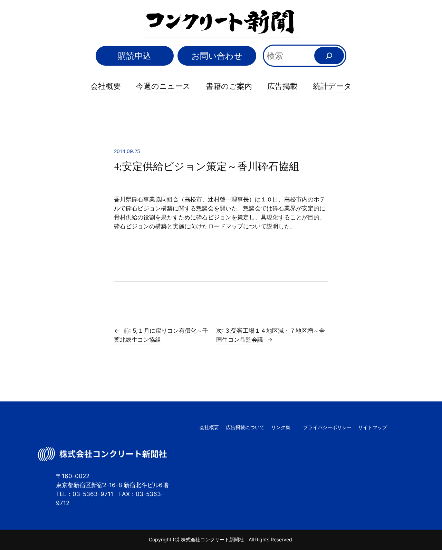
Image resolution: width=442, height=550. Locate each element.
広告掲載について (245, 427)
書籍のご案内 (229, 86)
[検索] (329, 55)
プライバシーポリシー (327, 427)
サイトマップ (372, 427)
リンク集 (280, 427)
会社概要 (105, 86)
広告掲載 (282, 86)
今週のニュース (163, 86)
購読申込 (134, 56)
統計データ (332, 86)
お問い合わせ (216, 56)
